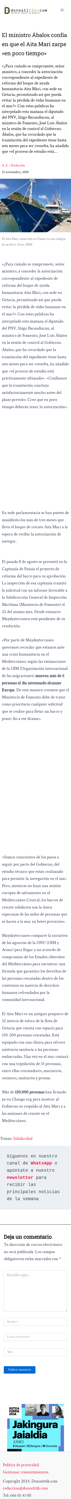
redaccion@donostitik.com (25, 1488)
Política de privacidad (21, 1465)
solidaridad (22, 1138)
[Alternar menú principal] (62, 10)
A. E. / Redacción (13, 165)
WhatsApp (41, 1163)
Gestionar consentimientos (25, 1472)
